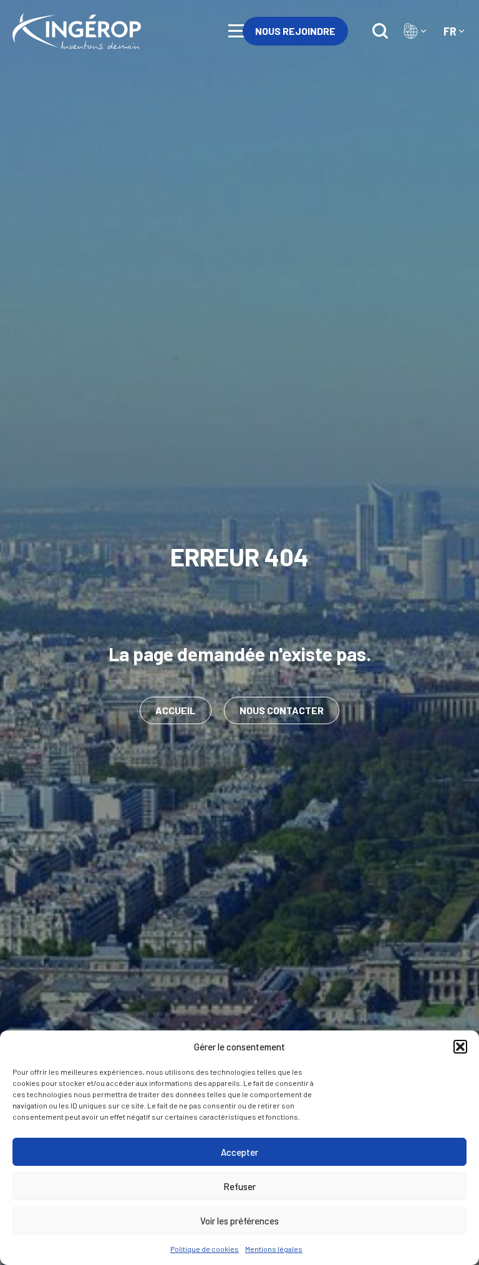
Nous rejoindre (295, 31)
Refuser (239, 1186)
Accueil (175, 710)
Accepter (239, 1152)
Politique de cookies (204, 1248)
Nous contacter (282, 710)
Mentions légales (273, 1248)
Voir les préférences (239, 1220)
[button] (460, 1046)
